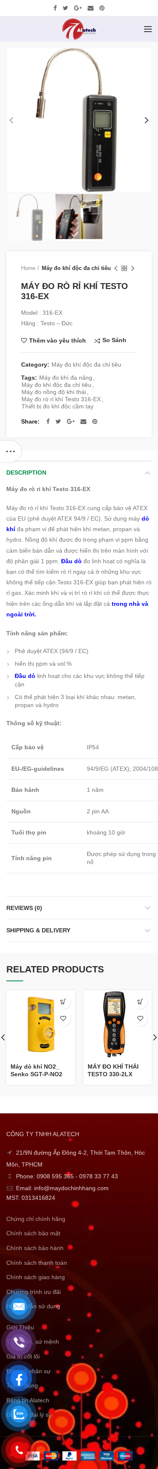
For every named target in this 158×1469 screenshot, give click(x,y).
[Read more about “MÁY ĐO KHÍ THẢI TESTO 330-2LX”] (140, 1001)
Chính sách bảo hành (35, 1248)
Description (26, 472)
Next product (133, 268)
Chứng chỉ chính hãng (35, 1218)
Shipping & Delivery (38, 930)
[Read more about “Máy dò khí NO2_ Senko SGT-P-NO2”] (63, 1001)
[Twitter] (65, 8)
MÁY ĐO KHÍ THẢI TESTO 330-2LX (113, 1070)
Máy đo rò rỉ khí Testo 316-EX (61, 399)
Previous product (116, 268)
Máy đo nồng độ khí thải (53, 392)
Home (28, 268)
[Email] (90, 8)
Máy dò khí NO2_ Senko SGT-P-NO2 (36, 1070)
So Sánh (114, 340)
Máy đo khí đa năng (65, 377)
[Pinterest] (101, 8)
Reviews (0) (24, 908)
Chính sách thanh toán (36, 1262)
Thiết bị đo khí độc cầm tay (57, 406)
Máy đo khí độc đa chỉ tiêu (76, 268)
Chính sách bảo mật (33, 1233)
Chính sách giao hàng (35, 1277)
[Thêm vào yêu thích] (63, 1018)
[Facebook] (55, 8)
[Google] (78, 8)
